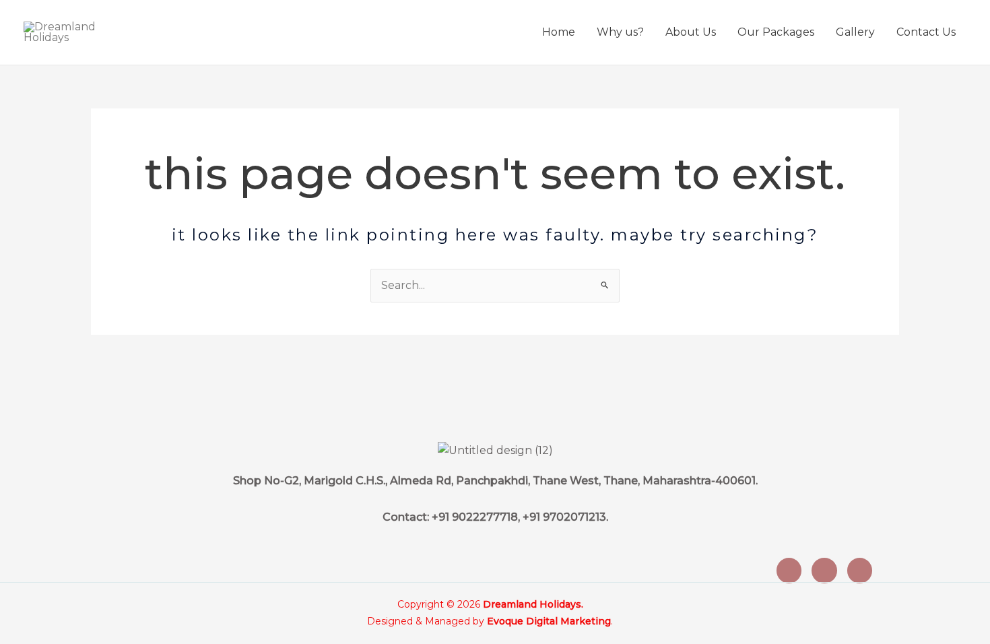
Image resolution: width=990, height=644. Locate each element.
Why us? (620, 32)
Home (558, 32)
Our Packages (775, 32)
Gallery (855, 32)
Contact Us (926, 32)
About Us (690, 32)
